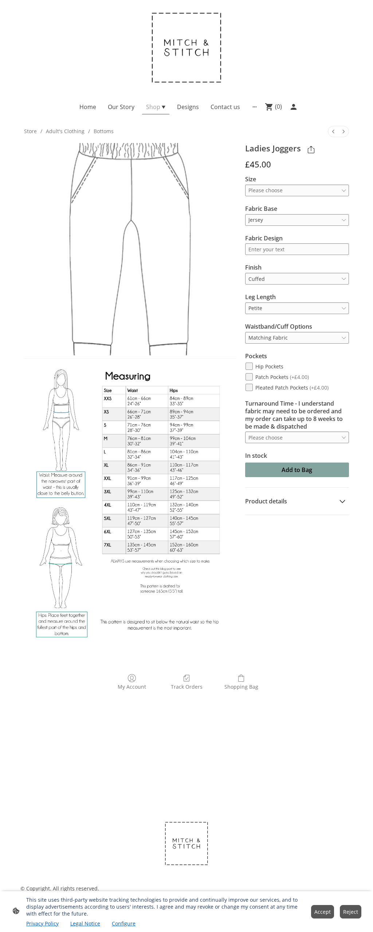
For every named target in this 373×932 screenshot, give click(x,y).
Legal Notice (85, 923)
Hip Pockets (269, 366)
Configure (124, 923)
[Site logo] (187, 46)
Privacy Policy (42, 923)
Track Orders (187, 686)
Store (30, 131)
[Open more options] (254, 107)
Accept (322, 911)
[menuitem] (333, 131)
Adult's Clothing (65, 131)
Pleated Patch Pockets (292, 387)
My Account (132, 686)
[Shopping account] (293, 107)
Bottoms (104, 131)
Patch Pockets (282, 377)
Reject (350, 911)
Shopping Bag (241, 686)
